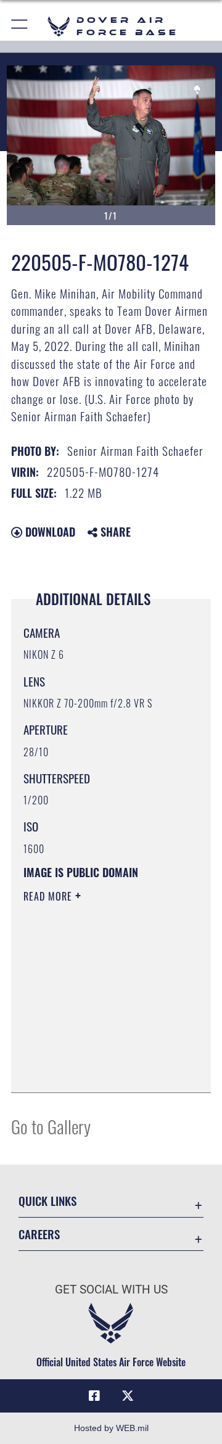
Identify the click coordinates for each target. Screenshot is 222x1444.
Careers (39, 1234)
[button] (20, 26)
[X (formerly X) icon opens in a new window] (127, 1396)
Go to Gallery (51, 1126)
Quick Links (47, 1201)
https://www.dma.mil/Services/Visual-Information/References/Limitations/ (98, 1069)
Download (48, 532)
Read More (49, 896)
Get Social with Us (111, 1289)
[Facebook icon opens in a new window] (94, 1396)
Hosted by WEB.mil (111, 1428)
